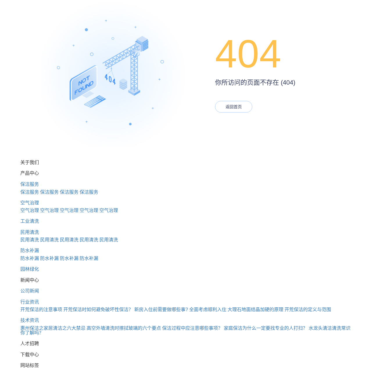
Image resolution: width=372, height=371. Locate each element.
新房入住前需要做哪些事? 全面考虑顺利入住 (180, 309)
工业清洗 (29, 221)
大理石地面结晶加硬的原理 (255, 309)
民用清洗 (29, 232)
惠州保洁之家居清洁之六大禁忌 (52, 328)
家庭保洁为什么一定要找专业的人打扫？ (265, 328)
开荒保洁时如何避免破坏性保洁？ (98, 309)
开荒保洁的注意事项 (41, 309)
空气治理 (29, 202)
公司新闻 (29, 290)
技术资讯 (29, 320)
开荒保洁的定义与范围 (308, 309)
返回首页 (234, 106)
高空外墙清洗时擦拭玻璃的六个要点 (124, 328)
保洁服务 (29, 184)
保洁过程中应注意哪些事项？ (192, 328)
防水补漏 (29, 250)
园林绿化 (29, 269)
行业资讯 (29, 301)
